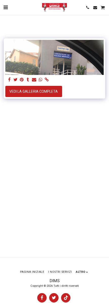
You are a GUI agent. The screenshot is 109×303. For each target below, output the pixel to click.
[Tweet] (15, 79)
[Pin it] (22, 79)
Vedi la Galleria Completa (33, 91)
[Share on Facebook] (9, 79)
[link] (46, 79)
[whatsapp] (40, 79)
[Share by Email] (34, 79)
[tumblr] (28, 79)
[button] (5, 7)
